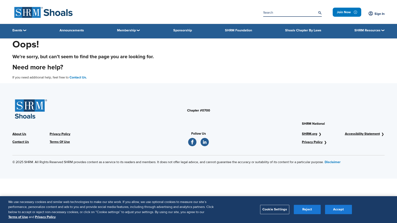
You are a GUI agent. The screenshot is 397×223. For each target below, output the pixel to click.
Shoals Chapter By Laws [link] (303, 30)
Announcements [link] (72, 30)
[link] (347, 12)
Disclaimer (333, 162)
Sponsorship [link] (182, 30)
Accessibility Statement (362, 134)
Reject (307, 209)
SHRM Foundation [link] (238, 30)
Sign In (379, 14)
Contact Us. (78, 77)
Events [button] (17, 30)
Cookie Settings (274, 209)
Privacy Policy (312, 142)
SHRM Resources (367, 30)
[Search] (319, 13)
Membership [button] (126, 30)
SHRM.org (309, 134)
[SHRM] (43, 12)
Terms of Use (18, 217)
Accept (338, 209)
